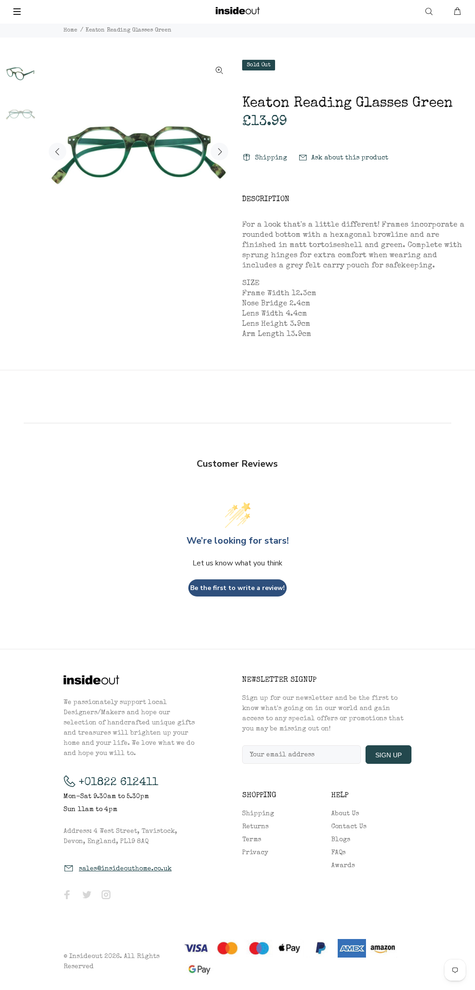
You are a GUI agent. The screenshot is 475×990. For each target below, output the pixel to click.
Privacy (255, 853)
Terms (251, 840)
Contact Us (348, 827)
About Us (345, 814)
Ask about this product (349, 158)
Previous (57, 151)
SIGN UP (388, 755)
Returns (255, 827)
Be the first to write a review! (237, 588)
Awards (343, 866)
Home (70, 30)
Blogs (340, 840)
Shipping (271, 158)
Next (219, 151)
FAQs (338, 853)
